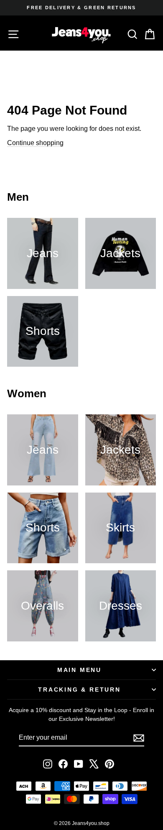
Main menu (79, 670)
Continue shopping (35, 142)
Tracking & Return (79, 689)
